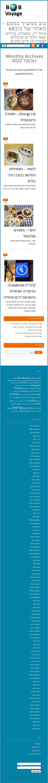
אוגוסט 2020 (34, 523)
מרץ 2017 (35, 655)
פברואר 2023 (34, 446)
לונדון (11, 401)
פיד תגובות (35, 751)
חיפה (33, 400)
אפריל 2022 (35, 480)
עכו (33, 408)
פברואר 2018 (34, 618)
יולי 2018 (36, 601)
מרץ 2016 (35, 695)
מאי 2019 (35, 567)
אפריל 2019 (35, 570)
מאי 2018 (35, 608)
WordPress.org (35, 754)
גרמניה (16, 397)
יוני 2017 (36, 644)
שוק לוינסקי (15, 411)
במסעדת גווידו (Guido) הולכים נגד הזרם (28, 333)
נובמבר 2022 (34, 456)
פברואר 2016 (34, 698)
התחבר (36, 744)
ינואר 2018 (35, 621)
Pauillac (18, 388)
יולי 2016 (36, 681)
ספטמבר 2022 (34, 463)
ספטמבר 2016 (34, 675)
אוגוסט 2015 (34, 718)
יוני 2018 (36, 604)
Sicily (28, 391)
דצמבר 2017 (34, 624)
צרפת (17, 407)
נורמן (26, 404)
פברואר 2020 (34, 537)
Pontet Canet (35, 388)
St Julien (37, 394)
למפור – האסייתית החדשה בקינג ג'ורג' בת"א (21, 174)
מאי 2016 (35, 688)
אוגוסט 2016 (34, 678)
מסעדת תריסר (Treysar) (33, 336)
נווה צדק (32, 404)
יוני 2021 (36, 513)
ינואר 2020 (35, 540)
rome (23, 391)
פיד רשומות (35, 747)
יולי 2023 (36, 436)
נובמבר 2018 (34, 587)
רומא (9, 408)
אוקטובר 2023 (34, 426)
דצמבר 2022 (34, 453)
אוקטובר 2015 (34, 712)
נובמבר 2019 (34, 547)
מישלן (38, 403)
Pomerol (27, 388)
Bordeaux (23, 377)
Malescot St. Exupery (23, 385)
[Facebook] (42, 47)
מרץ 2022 (35, 483)
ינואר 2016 (35, 702)
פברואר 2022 (34, 486)
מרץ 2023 (35, 443)
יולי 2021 (36, 510)
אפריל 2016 (35, 692)
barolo (15, 378)
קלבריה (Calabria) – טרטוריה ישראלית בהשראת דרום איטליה (20, 291)
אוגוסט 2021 (34, 507)
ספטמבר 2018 (34, 594)
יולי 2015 (36, 722)
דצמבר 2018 (34, 584)
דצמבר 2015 (34, 705)
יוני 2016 (36, 685)
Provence (17, 391)
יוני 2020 (36, 530)
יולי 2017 (36, 641)
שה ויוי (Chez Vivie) (34, 330)
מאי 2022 (35, 476)
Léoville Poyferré (34, 383)
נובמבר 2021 (34, 496)
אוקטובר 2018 (34, 591)
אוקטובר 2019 (34, 550)
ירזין (16, 401)
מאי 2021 (35, 517)
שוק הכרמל (24, 411)
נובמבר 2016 (34, 668)
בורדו (28, 397)
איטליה (13, 394)
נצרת (22, 404)
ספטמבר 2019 (34, 554)
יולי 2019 (36, 560)
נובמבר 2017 (34, 628)
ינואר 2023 (35, 449)
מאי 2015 (35, 729)
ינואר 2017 (35, 661)
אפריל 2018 (35, 611)
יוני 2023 (36, 439)
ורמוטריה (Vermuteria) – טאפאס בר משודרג (26, 327)
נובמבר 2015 (34, 708)
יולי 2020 (36, 527)
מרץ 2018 (35, 614)
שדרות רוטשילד (35, 411)
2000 (39, 378)
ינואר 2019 (35, 580)
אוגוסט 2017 (34, 638)
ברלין (22, 397)
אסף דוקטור (36, 398)
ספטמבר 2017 (34, 634)
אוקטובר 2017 (34, 631)
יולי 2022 (36, 469)
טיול (28, 401)
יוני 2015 (36, 725)
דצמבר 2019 (34, 544)
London (23, 382)
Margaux (36, 385)
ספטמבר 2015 (34, 715)
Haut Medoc (34, 380)
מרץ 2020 (35, 533)
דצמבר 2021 (34, 493)
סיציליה (17, 404)
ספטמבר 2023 (34, 429)
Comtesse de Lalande (21, 380)
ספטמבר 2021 (34, 503)
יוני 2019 (36, 564)
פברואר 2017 (34, 658)
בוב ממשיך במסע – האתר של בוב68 (24, 26)
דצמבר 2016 (34, 665)
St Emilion (35, 391)
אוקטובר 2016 (34, 671)
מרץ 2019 (35, 574)
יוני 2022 (36, 473)
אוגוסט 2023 (34, 432)
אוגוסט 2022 (34, 466)
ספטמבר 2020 (34, 520)
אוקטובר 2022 (34, 459)
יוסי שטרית (22, 401)
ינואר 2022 (35, 490)
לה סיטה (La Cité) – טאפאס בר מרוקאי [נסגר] (26, 324)
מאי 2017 (35, 648)
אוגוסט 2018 (34, 597)
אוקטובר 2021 (34, 500)
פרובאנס (27, 407)
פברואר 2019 (34, 577)
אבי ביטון (21, 394)
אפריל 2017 (35, 651)
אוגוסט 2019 (34, 557)
